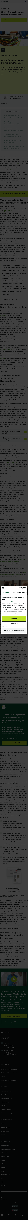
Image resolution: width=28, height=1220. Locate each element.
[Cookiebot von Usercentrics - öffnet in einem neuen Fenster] (19, 588)
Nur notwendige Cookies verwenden (14, 630)
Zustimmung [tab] (5, 592)
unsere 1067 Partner (12, 602)
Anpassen (13, 623)
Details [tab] (13, 592)
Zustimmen (14, 618)
